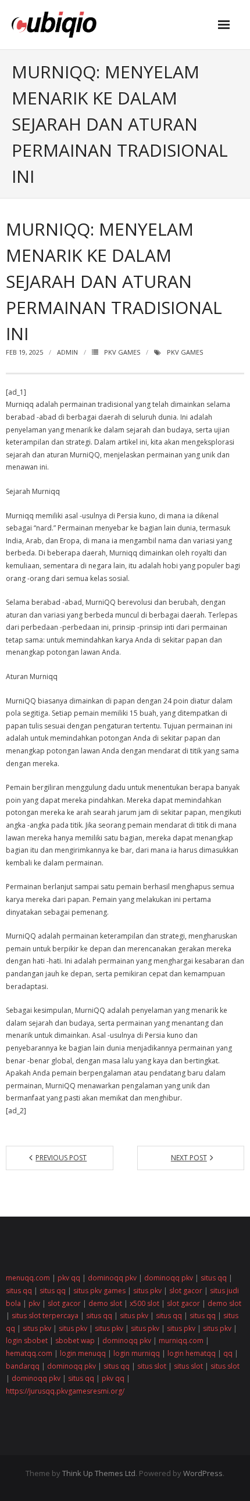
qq (228, 1353)
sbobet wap (75, 1340)
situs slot (151, 1366)
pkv (34, 1303)
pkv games (185, 352)
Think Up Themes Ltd (98, 1473)
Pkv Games (122, 352)
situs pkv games (99, 1291)
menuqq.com (28, 1278)
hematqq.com (29, 1353)
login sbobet (27, 1340)
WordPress (203, 1473)
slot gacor (185, 1291)
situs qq (214, 1278)
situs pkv (147, 1291)
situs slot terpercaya (45, 1315)
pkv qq (69, 1278)
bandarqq (23, 1366)
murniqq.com (181, 1340)
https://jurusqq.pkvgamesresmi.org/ (65, 1391)
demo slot (105, 1303)
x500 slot (144, 1303)
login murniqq (136, 1353)
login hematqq (191, 1353)
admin (67, 352)
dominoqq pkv (112, 1278)
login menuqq (83, 1353)
